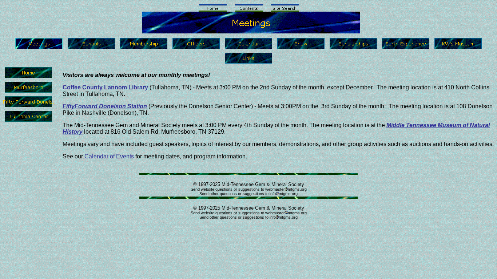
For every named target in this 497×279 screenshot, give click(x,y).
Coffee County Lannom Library (105, 87)
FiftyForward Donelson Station (105, 106)
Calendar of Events (109, 156)
